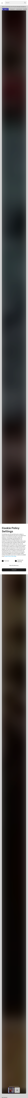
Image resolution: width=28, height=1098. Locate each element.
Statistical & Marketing (20, 561)
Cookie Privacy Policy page (10, 556)
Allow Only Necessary (14, 565)
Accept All (14, 569)
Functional (6, 561)
